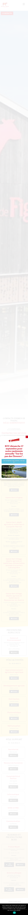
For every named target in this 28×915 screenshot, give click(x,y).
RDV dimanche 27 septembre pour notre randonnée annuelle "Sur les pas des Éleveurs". (14, 451)
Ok (14, 912)
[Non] (26, 909)
